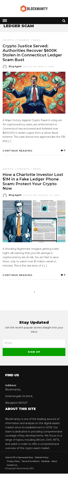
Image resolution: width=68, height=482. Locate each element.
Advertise (45, 461)
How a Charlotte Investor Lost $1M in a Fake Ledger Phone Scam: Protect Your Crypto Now (33, 181)
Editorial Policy (41, 457)
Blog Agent (15, 66)
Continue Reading (18, 150)
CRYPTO (8, 40)
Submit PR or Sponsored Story (19, 457)
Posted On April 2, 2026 (38, 66)
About (54, 461)
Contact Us (12, 465)
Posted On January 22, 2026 (41, 195)
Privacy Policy (13, 461)
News (37, 40)
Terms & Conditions (30, 461)
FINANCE (23, 40)
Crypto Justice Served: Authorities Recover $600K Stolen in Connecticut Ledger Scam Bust (32, 53)
